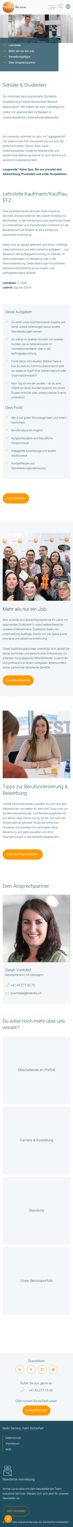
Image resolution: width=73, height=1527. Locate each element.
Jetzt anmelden (16, 1511)
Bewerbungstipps (19, 56)
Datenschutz (13, 1438)
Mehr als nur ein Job (21, 51)
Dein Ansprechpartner (22, 62)
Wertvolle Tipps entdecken (22, 854)
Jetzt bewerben (15, 498)
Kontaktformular (36, 1410)
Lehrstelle (15, 45)
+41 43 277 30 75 (23, 985)
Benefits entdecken (18, 680)
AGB (8, 1449)
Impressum (12, 1443)
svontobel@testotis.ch (26, 993)
